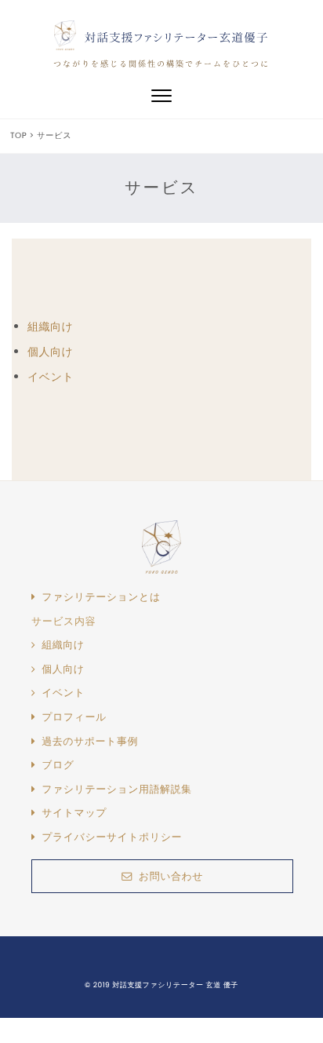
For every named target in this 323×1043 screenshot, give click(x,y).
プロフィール (74, 717)
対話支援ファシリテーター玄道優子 (177, 37)
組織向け (50, 326)
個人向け (50, 351)
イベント (50, 377)
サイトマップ (74, 813)
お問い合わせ (171, 876)
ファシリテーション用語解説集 (116, 789)
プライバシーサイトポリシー (112, 837)
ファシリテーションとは (101, 597)
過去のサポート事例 (90, 741)
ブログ (58, 765)
